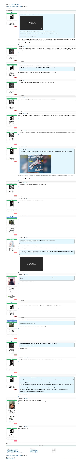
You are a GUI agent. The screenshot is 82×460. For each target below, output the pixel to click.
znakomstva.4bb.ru (12, 458)
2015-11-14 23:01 (26, 426)
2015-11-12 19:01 (25, 97)
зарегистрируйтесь (16, 4)
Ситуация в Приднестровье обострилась (12, 449)
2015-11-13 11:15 (26, 237)
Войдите (12, 4)
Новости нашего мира (33, 449)
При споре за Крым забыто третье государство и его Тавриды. (15, 452)
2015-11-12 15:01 (25, 63)
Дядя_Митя (11, 216)
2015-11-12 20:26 (25, 182)
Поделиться (21, 44)
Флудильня (20, 6)
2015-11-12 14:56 (25, 46)
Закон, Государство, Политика (34, 450)
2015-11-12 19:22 (25, 113)
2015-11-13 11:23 (26, 274)
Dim (11, 97)
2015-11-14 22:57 (26, 398)
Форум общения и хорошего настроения (12, 6)
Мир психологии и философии (34, 451)
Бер (11, 46)
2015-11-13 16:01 (26, 357)
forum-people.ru (8, 458)
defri (11, 12)
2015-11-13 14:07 (26, 319)
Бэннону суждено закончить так (11, 450)
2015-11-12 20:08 (25, 146)
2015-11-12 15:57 (25, 80)
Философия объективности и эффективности (13, 451)
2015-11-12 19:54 (25, 130)
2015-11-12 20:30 (26, 198)
